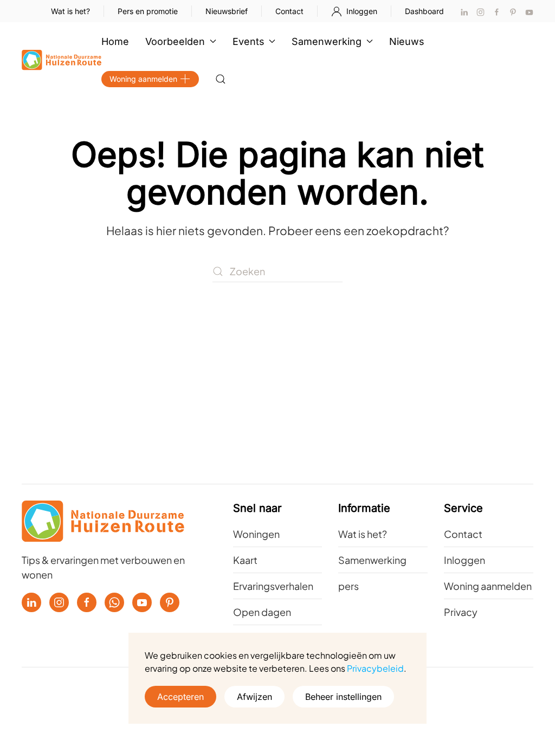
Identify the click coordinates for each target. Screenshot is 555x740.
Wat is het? (70, 11)
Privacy (460, 612)
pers (348, 586)
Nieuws (406, 41)
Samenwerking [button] (327, 41)
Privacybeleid (375, 668)
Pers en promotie (148, 11)
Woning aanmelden (143, 78)
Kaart (245, 560)
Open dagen (262, 612)
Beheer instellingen (343, 696)
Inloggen (361, 11)
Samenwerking (372, 560)
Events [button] (248, 41)
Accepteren (180, 696)
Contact (289, 11)
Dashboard (424, 11)
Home (115, 41)
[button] (220, 79)
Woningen (256, 534)
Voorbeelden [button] (175, 41)
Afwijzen (254, 696)
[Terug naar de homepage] (61, 60)
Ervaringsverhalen (273, 586)
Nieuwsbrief (226, 11)
